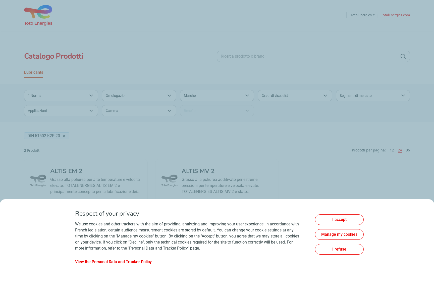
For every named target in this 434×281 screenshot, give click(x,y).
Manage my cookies (339, 234)
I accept (339, 219)
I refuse (339, 249)
